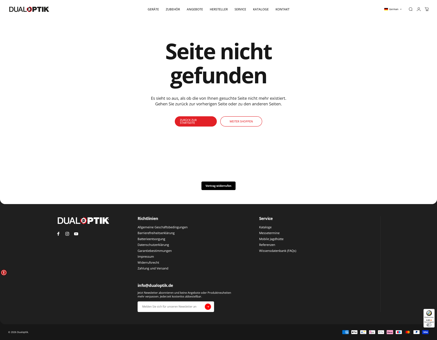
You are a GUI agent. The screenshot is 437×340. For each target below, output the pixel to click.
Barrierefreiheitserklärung (156, 233)
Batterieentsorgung (151, 239)
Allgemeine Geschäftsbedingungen (163, 227)
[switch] (429, 324)
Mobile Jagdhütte (271, 239)
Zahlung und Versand (153, 268)
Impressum (146, 257)
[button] (393, 9)
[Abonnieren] (208, 306)
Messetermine (269, 233)
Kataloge (265, 227)
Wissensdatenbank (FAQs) (277, 251)
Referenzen (267, 245)
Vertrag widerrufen (218, 186)
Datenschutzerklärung (153, 245)
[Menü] (433, 310)
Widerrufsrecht (148, 263)
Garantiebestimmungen (155, 251)
